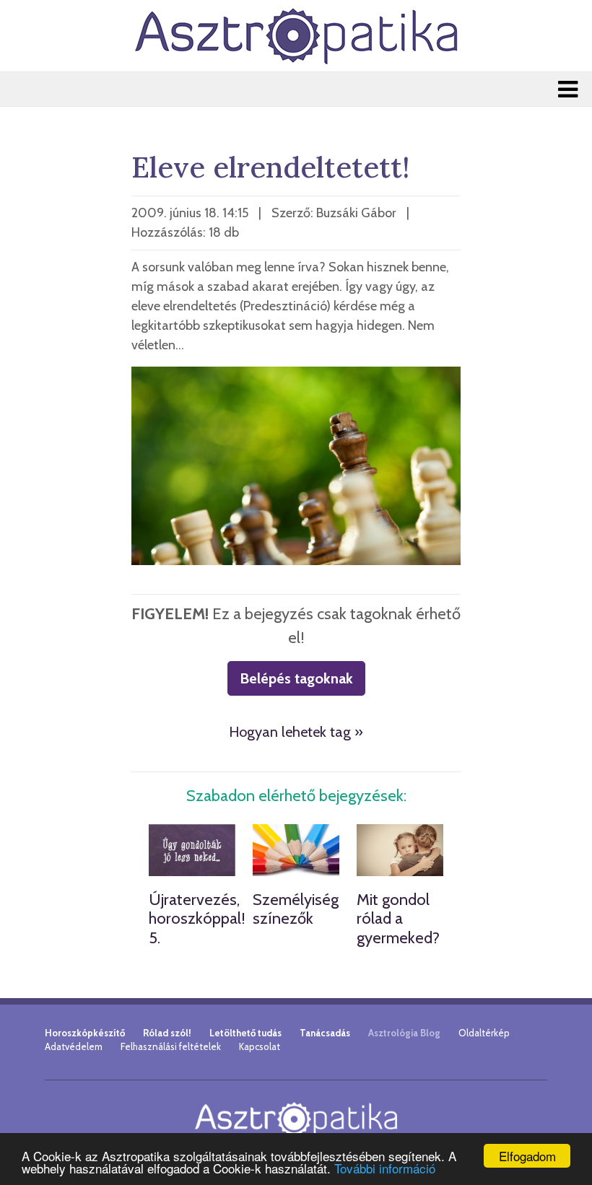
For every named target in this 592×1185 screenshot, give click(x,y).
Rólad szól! (167, 1032)
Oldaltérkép (484, 1032)
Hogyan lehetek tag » (296, 731)
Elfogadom (527, 1156)
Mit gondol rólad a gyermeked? (398, 919)
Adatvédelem (74, 1046)
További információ (384, 1168)
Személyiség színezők (296, 909)
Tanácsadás (325, 1032)
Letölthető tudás (245, 1032)
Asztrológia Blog (404, 1032)
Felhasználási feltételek (171, 1046)
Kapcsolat (259, 1046)
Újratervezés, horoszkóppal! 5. (197, 919)
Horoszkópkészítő (85, 1032)
